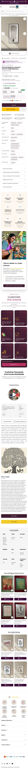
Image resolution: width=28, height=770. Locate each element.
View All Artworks (7, 421)
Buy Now (14, 105)
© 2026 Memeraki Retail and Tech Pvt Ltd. (10, 767)
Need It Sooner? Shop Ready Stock (14, 285)
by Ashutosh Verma (6, 70)
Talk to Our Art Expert (10, 109)
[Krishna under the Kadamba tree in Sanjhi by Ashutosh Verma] (20, 584)
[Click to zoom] (24, 18)
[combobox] (14, 11)
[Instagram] (4, 764)
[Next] (24, 33)
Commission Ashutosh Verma (20, 421)
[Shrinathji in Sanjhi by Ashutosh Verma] (7, 610)
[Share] (24, 109)
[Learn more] (11, 58)
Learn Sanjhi (14, 521)
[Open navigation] (3, 7)
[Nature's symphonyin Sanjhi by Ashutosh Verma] (7, 584)
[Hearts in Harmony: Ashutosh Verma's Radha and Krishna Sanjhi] (7, 669)
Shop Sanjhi (14, 516)
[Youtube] (12, 764)
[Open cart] (26, 7)
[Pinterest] (9, 764)
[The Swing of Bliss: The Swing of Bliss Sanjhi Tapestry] (20, 669)
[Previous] (3, 33)
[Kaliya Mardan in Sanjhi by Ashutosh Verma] (20, 610)
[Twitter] (7, 764)
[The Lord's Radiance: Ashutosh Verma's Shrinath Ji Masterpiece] (20, 643)
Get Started (13, 364)
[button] (14, 62)
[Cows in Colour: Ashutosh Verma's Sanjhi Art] (7, 643)
